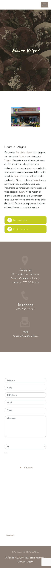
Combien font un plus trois (19, 441)
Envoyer (28, 467)
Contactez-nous (20, 229)
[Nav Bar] (44, 4)
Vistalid (10, 557)
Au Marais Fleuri (12, 4)
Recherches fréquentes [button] (25, 551)
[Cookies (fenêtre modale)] (1, 566)
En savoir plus (20, 220)
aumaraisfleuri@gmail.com (25, 336)
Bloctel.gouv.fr (10, 535)
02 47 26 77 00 (25, 309)
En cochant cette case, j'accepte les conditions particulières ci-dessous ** (26, 456)
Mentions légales (25, 561)
